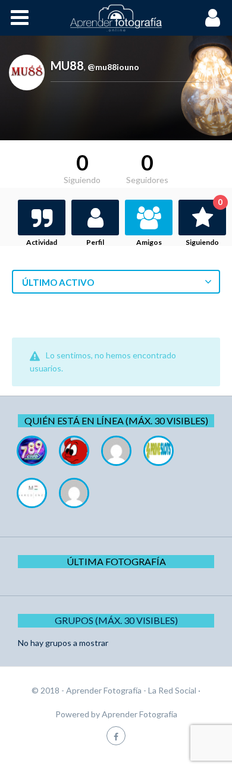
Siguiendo (204, 223)
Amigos (149, 242)
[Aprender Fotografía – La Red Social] (116, 17)
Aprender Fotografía (139, 714)
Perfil (95, 242)
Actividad (41, 242)
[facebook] (116, 735)
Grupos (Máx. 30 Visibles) (116, 620)
